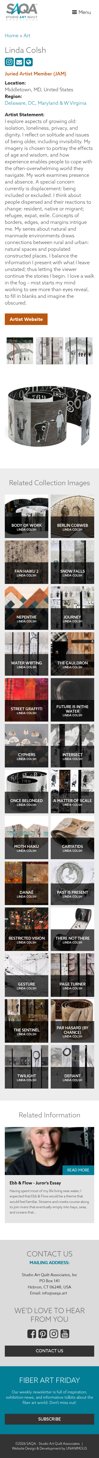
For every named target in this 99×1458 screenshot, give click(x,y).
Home (12, 35)
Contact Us (49, 1351)
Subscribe (49, 1419)
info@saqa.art (54, 1293)
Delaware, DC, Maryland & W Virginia (46, 103)
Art (27, 35)
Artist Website (26, 319)
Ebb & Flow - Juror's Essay (35, 1183)
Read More (78, 1170)
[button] (20, 351)
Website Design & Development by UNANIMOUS (49, 1448)
